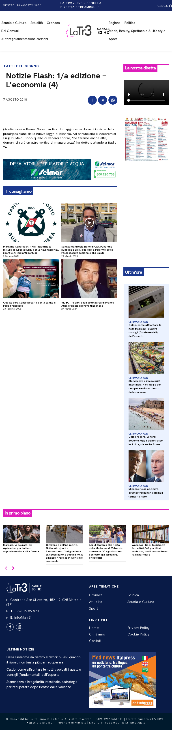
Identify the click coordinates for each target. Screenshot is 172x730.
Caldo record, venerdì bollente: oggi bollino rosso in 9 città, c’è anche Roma (146, 440)
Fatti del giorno (21, 66)
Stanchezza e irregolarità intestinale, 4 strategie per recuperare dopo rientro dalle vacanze (145, 386)
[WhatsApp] (112, 100)
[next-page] (13, 568)
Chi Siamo (97, 634)
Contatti (95, 641)
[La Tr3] (88, 30)
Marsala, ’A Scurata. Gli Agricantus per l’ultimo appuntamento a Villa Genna (21, 548)
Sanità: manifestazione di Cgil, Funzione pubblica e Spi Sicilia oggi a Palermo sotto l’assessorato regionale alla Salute (87, 250)
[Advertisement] (146, 190)
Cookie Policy (138, 634)
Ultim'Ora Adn (138, 322)
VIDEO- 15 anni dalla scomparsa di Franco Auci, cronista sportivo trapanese (87, 304)
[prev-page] (6, 568)
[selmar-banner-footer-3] (60, 184)
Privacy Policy (138, 628)
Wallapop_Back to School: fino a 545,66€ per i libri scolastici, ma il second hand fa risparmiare (150, 549)
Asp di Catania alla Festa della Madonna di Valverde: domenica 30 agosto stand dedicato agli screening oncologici (106, 551)
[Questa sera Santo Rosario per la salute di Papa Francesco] (31, 278)
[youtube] (19, 627)
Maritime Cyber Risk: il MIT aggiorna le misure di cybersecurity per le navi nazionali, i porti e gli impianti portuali (31, 250)
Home (94, 628)
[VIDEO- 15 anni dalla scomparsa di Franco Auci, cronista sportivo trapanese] (89, 278)
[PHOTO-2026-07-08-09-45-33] (146, 165)
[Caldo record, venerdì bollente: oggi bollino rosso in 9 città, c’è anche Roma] (146, 414)
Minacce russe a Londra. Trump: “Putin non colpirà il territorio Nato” (146, 492)
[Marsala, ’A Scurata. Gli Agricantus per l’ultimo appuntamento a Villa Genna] (21, 534)
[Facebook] (92, 100)
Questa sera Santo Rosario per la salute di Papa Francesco (29, 304)
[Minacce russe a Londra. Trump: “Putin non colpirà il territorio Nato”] (146, 466)
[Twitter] (102, 100)
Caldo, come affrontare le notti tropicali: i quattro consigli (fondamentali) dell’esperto (145, 330)
